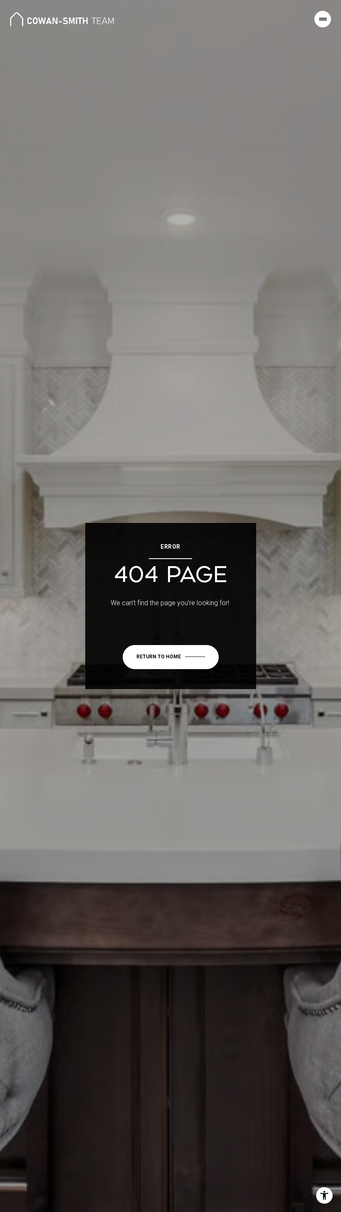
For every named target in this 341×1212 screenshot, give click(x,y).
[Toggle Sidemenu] (322, 19)
